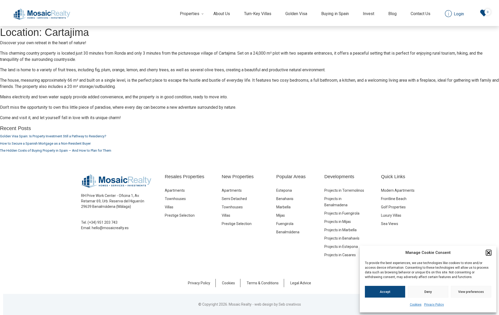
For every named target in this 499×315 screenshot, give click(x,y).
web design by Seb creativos (277, 304)
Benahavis (284, 199)
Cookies (416, 304)
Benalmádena (287, 232)
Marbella (283, 207)
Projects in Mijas (337, 222)
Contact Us (420, 13)
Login (458, 13)
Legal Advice (300, 283)
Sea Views (389, 224)
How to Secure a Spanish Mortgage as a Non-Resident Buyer (45, 143)
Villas (169, 207)
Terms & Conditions (263, 283)
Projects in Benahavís (341, 238)
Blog (392, 13)
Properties (189, 13)
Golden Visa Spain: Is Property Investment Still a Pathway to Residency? (53, 136)
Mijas (280, 215)
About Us (221, 13)
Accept (385, 292)
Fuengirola (284, 224)
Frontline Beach (393, 199)
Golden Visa (296, 13)
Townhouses (175, 199)
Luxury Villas (391, 215)
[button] (488, 252)
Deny (428, 292)
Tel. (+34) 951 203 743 (99, 222)
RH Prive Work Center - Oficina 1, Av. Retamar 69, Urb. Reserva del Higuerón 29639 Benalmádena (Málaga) (112, 201)
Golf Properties (393, 207)
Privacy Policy (434, 304)
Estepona (284, 190)
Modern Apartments (398, 190)
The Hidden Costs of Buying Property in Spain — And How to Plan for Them (55, 150)
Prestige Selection (180, 215)
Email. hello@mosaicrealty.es (105, 228)
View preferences (471, 292)
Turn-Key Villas (257, 13)
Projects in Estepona (341, 247)
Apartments (175, 190)
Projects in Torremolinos (344, 190)
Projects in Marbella (340, 230)
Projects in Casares (340, 255)
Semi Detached (234, 199)
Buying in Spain (335, 13)
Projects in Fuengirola (341, 213)
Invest (368, 13)
